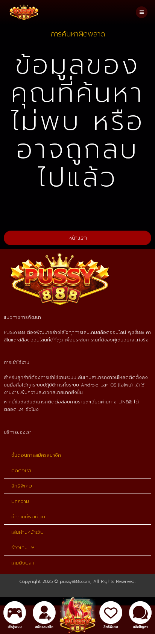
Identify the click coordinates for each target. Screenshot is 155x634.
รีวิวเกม (19, 547)
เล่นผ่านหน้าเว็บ (27, 532)
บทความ (20, 501)
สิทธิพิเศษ (21, 485)
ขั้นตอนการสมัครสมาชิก (36, 455)
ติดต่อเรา (21, 470)
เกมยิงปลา (22, 562)
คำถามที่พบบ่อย (28, 516)
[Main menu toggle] (141, 12)
